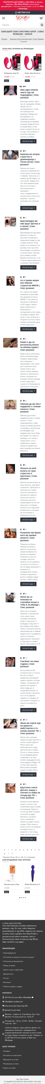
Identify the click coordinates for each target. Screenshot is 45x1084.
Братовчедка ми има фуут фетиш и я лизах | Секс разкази (30, 225)
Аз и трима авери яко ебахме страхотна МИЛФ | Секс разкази (30, 284)
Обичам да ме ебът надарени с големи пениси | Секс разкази (30, 408)
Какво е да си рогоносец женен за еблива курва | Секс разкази (29, 346)
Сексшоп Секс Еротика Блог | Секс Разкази (27, 39)
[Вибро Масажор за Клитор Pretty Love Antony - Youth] (33, 873)
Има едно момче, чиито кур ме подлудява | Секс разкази (29, 93)
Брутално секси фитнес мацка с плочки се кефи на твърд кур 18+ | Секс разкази (30, 792)
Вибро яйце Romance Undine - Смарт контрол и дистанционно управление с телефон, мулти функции (33, 73)
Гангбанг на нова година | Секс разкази (29, 664)
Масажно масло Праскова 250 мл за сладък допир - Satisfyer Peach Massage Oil (12, 884)
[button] (6, 81)
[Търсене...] (42, 24)
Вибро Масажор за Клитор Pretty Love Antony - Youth (33, 884)
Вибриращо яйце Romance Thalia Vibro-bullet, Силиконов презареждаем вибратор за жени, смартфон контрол (12, 73)
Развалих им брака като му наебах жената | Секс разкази (30, 536)
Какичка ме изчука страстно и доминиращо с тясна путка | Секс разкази (30, 159)
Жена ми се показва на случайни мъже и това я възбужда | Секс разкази (29, 602)
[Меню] (3, 18)
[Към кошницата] (41, 18)
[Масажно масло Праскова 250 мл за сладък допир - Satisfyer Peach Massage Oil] (12, 873)
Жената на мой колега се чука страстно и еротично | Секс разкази (28, 473)
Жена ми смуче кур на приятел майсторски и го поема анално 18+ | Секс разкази (30, 728)
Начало (4, 39)
